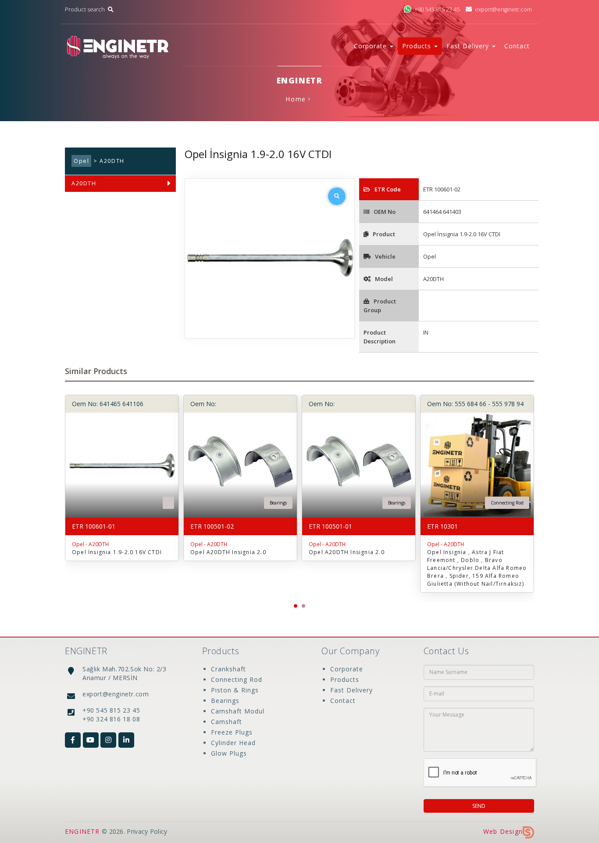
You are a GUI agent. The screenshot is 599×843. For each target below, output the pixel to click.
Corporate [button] (371, 46)
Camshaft (226, 721)
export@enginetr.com (503, 9)
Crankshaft (228, 669)
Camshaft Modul (237, 711)
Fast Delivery (351, 690)
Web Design (503, 831)
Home (295, 99)
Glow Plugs (229, 753)
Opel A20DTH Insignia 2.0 (228, 552)
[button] (296, 606)
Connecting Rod (236, 679)
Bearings (225, 700)
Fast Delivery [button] (468, 46)
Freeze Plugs (232, 732)
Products (344, 679)
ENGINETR (82, 831)
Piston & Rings (235, 690)
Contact (517, 46)
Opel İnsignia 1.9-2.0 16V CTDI (117, 552)
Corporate (346, 669)
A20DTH (83, 183)
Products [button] (417, 46)
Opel (81, 161)
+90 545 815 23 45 (437, 9)
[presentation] (60, 491)
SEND (478, 806)
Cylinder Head (233, 743)
